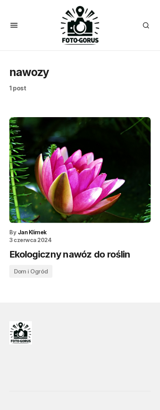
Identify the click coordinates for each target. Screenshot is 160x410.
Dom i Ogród (31, 271)
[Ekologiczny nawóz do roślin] (80, 170)
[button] (14, 25)
